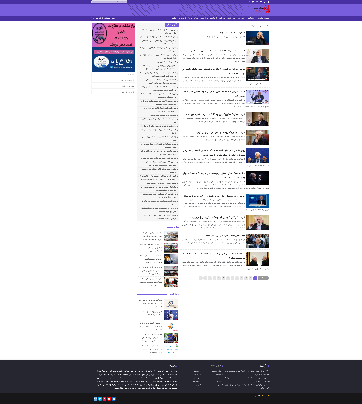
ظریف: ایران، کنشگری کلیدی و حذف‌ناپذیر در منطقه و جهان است (215, 114)
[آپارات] (257, 2)
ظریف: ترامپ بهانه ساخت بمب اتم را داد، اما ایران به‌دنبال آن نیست (214, 51)
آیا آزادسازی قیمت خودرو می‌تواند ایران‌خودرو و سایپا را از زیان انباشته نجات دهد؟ (150, 326)
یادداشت (174, 294)
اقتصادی (241, 18)
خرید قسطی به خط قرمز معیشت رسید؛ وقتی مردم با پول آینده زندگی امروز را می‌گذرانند (151, 247)
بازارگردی (204, 18)
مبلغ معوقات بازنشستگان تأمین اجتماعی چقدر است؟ (158, 36)
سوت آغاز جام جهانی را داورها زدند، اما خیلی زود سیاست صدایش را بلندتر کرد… (150, 303)
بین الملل (231, 18)
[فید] (268, 2)
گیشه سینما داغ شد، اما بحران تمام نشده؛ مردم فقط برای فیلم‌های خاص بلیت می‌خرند (150, 270)
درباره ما (182, 18)
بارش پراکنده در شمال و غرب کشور (164, 62)
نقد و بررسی (173, 227)
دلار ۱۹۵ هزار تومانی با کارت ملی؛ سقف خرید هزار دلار (158, 126)
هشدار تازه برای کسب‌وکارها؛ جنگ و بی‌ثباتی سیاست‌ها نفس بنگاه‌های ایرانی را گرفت (151, 259)
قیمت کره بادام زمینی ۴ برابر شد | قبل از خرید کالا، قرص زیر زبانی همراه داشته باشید (151, 349)
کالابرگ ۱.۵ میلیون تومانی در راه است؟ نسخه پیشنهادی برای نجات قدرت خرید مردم (150, 282)
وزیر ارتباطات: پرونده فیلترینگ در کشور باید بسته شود (158, 158)
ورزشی (222, 18)
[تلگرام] (249, 2)
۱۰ (214, 277)
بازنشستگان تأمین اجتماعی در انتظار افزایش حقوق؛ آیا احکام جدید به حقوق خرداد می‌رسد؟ (152, 337)
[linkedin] (264, 2)
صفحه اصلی (263, 25)
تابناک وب (256, 395)
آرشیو (174, 18)
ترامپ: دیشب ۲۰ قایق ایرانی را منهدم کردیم (161, 183)
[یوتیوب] (260, 2)
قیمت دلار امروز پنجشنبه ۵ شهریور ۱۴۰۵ (162, 115)
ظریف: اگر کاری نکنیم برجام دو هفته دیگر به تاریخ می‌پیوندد (217, 217)
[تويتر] (253, 2)
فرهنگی (213, 18)
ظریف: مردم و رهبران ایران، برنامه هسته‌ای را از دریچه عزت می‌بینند (214, 196)
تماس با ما (193, 18)
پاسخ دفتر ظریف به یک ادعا (232, 33)
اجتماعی (251, 18)
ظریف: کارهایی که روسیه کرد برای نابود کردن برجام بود (220, 132)
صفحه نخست (263, 18)
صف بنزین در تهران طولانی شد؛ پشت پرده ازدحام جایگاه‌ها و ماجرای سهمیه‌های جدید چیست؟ (151, 236)
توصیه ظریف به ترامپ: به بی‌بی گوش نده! (225, 236)
